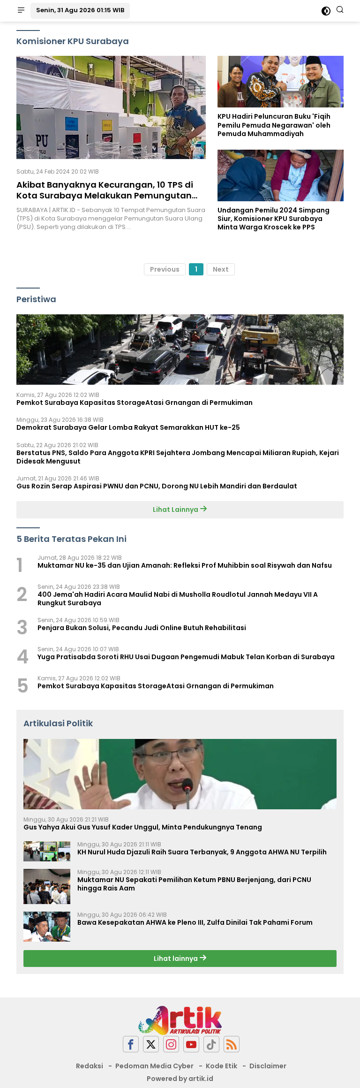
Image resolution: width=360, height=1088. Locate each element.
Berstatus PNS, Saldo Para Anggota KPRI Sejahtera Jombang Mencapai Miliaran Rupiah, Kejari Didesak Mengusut (177, 457)
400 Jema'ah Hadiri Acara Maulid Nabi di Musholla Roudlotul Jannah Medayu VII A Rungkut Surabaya (178, 598)
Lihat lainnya (176, 958)
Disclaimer (267, 1066)
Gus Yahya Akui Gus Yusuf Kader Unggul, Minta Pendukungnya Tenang (142, 827)
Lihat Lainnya (176, 509)
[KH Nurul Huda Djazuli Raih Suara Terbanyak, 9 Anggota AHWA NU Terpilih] (46, 851)
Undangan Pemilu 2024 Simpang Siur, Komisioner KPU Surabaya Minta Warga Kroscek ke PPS (274, 219)
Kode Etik (221, 1066)
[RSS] (232, 1044)
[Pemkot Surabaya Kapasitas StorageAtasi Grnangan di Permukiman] (180, 349)
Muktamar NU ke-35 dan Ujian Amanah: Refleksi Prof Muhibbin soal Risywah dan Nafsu (185, 565)
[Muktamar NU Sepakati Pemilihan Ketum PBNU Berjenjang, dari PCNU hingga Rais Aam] (46, 886)
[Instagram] (171, 1044)
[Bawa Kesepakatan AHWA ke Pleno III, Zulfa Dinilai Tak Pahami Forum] (46, 927)
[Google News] (211, 1044)
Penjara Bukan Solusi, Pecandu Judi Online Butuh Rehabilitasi (142, 628)
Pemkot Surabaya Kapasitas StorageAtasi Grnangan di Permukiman (134, 402)
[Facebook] (131, 1044)
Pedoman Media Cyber (154, 1066)
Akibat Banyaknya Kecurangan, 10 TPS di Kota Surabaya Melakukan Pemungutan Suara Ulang (104, 196)
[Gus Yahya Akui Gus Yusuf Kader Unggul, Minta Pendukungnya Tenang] (180, 774)
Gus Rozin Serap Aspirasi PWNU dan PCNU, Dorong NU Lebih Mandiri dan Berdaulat (156, 486)
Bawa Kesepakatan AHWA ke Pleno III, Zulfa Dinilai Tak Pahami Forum (195, 922)
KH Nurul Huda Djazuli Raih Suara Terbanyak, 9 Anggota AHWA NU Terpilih (202, 852)
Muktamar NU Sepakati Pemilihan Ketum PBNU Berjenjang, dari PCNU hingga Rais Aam (194, 883)
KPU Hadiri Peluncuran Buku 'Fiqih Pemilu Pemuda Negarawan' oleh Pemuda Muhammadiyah (274, 125)
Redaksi (89, 1066)
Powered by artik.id (180, 1078)
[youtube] (191, 1044)
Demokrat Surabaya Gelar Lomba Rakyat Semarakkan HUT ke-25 (128, 427)
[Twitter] (151, 1044)
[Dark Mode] (326, 11)
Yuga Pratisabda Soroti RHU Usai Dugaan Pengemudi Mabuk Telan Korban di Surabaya (186, 657)
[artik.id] (180, 1020)
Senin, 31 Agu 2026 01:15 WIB (80, 10)
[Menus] (21, 11)
